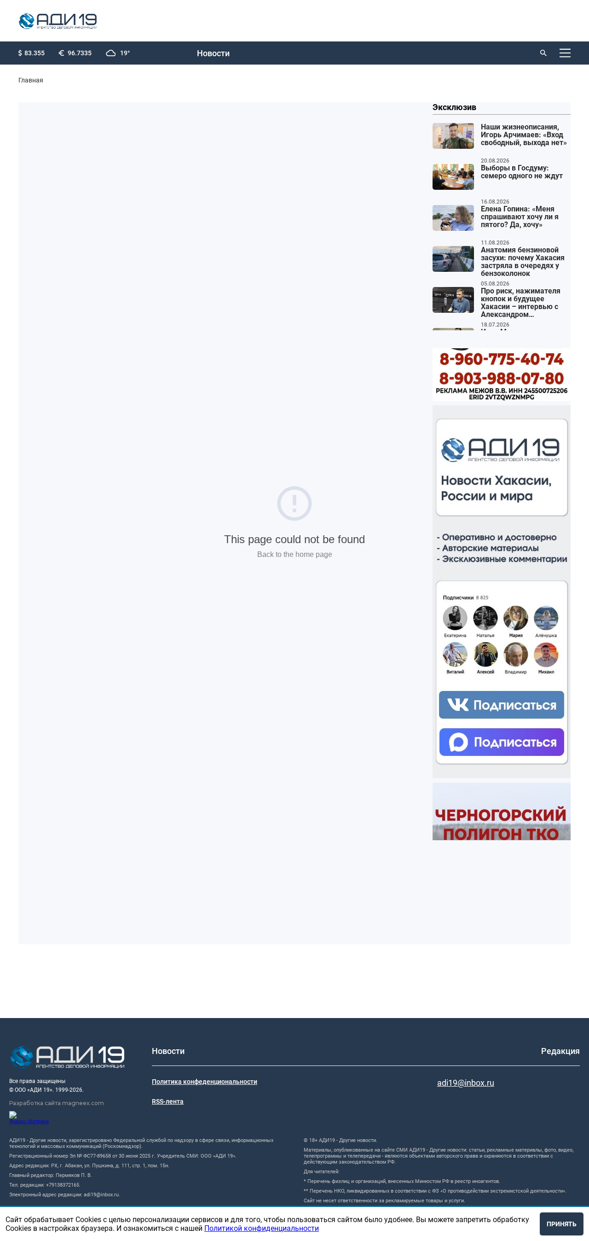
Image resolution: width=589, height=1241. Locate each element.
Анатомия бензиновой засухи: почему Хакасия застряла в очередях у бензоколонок (523, 262)
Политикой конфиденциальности (261, 1228)
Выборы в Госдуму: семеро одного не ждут (522, 172)
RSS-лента (168, 1101)
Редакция (560, 1051)
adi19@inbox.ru (465, 1083)
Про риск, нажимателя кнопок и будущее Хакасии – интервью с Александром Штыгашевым (520, 303)
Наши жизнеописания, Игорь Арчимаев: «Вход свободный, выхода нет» (524, 135)
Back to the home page (294, 554)
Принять (562, 1224)
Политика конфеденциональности (204, 1081)
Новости (213, 53)
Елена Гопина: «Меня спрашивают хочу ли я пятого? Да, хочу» (520, 217)
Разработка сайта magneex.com (56, 1103)
